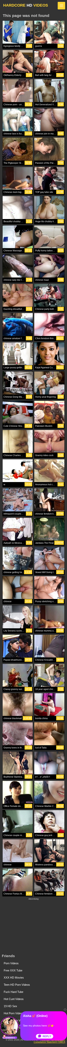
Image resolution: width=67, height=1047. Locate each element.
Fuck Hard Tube (13, 991)
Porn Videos (11, 963)
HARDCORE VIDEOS (25, 5)
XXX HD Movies (14, 977)
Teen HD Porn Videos (17, 984)
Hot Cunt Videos (14, 999)
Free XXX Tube (13, 970)
